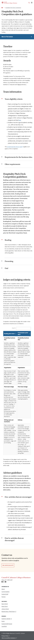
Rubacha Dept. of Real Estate (8, 611)
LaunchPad (4, 626)
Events (3, 621)
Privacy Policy (5, 636)
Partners (4, 597)
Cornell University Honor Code (14, 147)
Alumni (3, 589)
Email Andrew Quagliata (7, 565)
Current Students (5, 592)
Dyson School (5, 604)
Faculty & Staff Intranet (7, 624)
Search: (14, 328)
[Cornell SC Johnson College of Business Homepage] (17, 578)
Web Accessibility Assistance (9, 638)
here (20, 120)
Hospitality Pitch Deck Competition (13, 7)
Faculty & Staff (5, 594)
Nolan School (5, 606)
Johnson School (5, 609)
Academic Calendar (6, 619)
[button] (15, 334)
